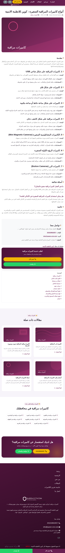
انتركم (58, 298)
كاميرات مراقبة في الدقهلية (14, 419)
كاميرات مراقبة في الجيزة (33, 415)
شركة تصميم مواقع (11, 546)
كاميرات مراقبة (34, 15)
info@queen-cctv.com (50, 236)
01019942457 (40, 451)
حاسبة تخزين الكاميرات (52, 487)
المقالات (39, 2)
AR (5, 2)
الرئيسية (26, 2)
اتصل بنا (52, 2)
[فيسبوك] (59, 538)
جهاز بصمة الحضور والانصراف (53, 293)
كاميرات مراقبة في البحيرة (40, 423)
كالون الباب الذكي (55, 278)
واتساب (32, 264)
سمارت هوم (57, 286)
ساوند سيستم (57, 288)
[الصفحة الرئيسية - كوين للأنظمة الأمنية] (15, 5)
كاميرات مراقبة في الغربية (23, 423)
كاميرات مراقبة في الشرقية (49, 419)
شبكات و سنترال (56, 281)
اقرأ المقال (58, 352)
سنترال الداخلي (56, 283)
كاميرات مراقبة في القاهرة (50, 415)
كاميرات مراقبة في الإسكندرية (15, 415)
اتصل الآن (16, 1)
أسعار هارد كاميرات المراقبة (52, 377)
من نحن (46, 2)
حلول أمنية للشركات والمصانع (53, 291)
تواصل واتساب (22, 451)
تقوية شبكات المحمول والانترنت (52, 296)
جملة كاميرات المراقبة (23, 377)
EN (10, 2)
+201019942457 (51, 232)
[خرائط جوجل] (58, 538)
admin (28, 546)
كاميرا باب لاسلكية (55, 344)
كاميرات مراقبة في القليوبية (31, 419)
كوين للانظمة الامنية (48, 246)
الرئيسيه (57, 475)
